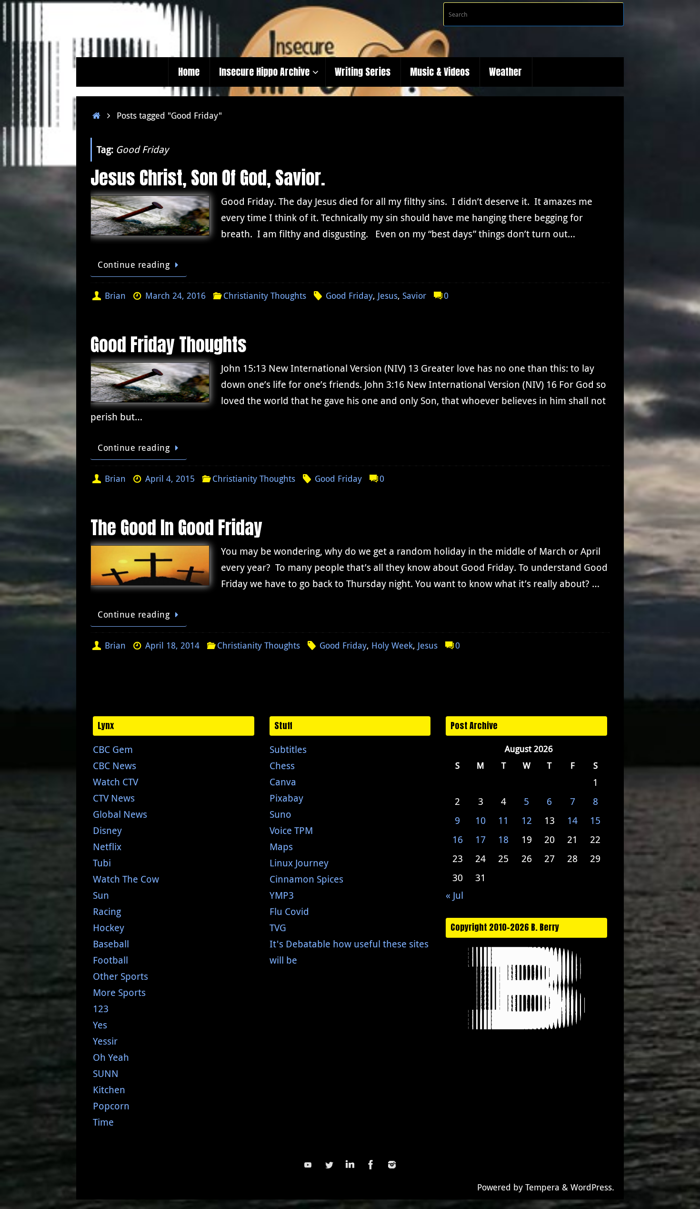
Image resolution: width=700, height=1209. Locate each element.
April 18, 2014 (172, 645)
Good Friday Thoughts (168, 344)
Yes (100, 1024)
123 (101, 1008)
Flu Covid (289, 911)
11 (503, 820)
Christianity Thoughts (264, 295)
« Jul (454, 895)
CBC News (114, 765)
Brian (115, 295)
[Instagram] (392, 1165)
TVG (278, 927)
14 (572, 820)
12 (526, 820)
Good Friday (349, 295)
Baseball (111, 943)
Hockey (108, 927)
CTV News (114, 798)
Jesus (388, 295)
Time (103, 1122)
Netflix (107, 846)
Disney (107, 830)
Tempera (542, 1187)
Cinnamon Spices (306, 879)
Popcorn (111, 1105)
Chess (282, 765)
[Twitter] (329, 1165)
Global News (120, 814)
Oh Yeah (111, 1057)
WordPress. (592, 1187)
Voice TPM (291, 830)
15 (595, 820)
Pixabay (286, 798)
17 (480, 839)
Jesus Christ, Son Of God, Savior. (207, 178)
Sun (101, 895)
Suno (280, 814)
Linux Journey (299, 862)
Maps (281, 846)
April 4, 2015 (170, 478)
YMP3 (282, 895)
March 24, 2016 (175, 295)
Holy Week (392, 645)
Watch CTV (115, 781)
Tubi (102, 862)
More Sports (119, 992)
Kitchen (109, 1089)
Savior (414, 295)
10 (480, 820)
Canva (283, 781)
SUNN (106, 1073)
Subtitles (288, 749)
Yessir (105, 1041)
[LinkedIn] (350, 1165)
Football (110, 960)
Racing (107, 911)
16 (457, 839)
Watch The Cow (126, 879)
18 (503, 839)
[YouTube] (308, 1165)
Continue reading (134, 264)
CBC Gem (113, 749)
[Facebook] (371, 1165)
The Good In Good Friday (176, 527)
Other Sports (120, 976)
